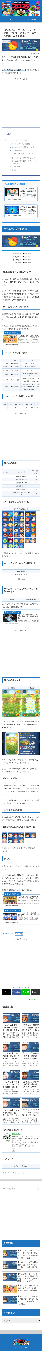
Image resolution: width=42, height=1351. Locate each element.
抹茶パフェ (16, 1134)
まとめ (14, 170)
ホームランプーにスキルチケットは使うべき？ (24, 162)
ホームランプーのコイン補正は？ (24, 158)
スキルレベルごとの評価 (21, 144)
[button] (35, 992)
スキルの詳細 (17, 150)
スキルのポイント (18, 167)
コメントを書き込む (21, 1166)
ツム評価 (20, 934)
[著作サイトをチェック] (13, 1150)
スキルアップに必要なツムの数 (23, 147)
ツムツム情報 (8, 934)
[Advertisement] (21, 101)
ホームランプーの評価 (18, 140)
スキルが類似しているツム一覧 (23, 154)
